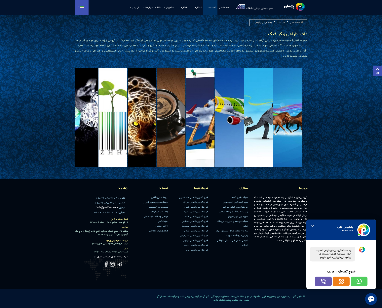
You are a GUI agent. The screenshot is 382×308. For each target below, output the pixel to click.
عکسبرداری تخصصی (158, 207)
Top (377, 73)
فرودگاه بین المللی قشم (196, 216)
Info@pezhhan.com (107, 207)
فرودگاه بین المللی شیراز (195, 207)
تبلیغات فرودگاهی (159, 197)
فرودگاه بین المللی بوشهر (195, 240)
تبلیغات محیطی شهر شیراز (155, 202)
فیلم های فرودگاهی (158, 231)
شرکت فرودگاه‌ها (240, 197)
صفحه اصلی (295, 23)
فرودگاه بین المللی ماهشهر (195, 221)
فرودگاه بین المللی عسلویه (195, 226)
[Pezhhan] (270, 6)
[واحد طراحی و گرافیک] (287, 117)
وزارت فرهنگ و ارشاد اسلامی (233, 212)
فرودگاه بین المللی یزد (197, 250)
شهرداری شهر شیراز (238, 216)
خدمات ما (281, 23)
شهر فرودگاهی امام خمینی (235, 202)
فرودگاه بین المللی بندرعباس (194, 235)
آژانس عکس (162, 226)
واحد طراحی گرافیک (158, 212)
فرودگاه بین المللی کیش (196, 231)
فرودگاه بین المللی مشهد (196, 212)
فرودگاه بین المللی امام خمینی (193, 197)
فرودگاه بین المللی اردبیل (195, 245)
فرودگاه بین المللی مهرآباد (235, 207)
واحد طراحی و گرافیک (287, 34)
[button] (359, 281)
